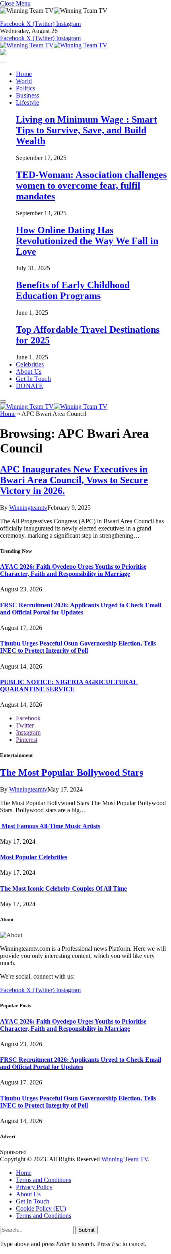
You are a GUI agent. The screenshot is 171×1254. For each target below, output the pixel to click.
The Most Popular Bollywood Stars (71, 772)
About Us (29, 371)
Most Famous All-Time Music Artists (50, 826)
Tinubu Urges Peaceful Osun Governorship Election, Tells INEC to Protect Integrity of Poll (78, 647)
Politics (25, 88)
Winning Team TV (124, 1159)
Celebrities (30, 364)
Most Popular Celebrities (33, 857)
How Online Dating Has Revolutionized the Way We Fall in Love (87, 241)
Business (27, 95)
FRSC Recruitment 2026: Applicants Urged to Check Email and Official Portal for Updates (80, 609)
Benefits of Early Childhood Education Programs (73, 290)
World (24, 81)
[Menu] (3, 62)
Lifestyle (27, 102)
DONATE (29, 385)
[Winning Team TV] (53, 45)
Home (24, 73)
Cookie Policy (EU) (41, 1208)
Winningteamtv (28, 507)
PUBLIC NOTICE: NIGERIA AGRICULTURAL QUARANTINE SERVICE (69, 685)
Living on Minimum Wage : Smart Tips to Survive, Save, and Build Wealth (86, 130)
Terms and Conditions (43, 1179)
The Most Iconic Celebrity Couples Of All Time (63, 888)
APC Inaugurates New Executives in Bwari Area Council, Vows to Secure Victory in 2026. (74, 480)
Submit (86, 1230)
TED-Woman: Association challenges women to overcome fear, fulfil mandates (91, 185)
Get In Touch (33, 378)
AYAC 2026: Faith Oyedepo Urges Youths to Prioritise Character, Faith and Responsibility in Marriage (73, 570)
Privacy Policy (34, 1187)
